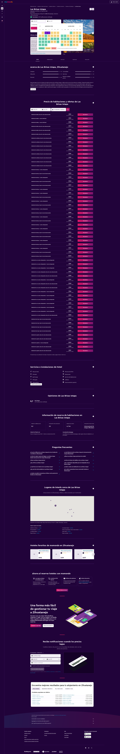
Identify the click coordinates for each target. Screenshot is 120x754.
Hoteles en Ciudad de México (68, 695)
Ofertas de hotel (33, 6)
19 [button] (54, 38)
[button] (2, 2)
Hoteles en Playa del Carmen (38, 696)
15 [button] (42, 38)
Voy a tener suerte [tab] (59, 688)
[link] (62, 590)
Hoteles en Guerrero (60, 6)
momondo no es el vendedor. (38, 718)
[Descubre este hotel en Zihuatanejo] (93, 67)
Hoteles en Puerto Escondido (68, 703)
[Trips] (2, 17)
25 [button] (51, 41)
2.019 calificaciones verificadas (45, 17)
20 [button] (58, 38)
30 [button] (46, 44)
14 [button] (68, 38)
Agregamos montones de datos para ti (40, 721)
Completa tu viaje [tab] (69, 688)
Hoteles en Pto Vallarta (66, 700)
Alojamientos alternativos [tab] (47, 688)
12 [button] (54, 35)
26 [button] (55, 41)
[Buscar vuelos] (2, 5)
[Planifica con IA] (2, 13)
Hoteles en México (52, 6)
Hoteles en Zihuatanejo (70, 6)
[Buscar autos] (2, 11)
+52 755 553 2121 (34, 15)
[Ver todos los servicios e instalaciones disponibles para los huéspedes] (93, 367)
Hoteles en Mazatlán (36, 703)
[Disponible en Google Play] (87, 734)
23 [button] (45, 41)
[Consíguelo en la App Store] (87, 737)
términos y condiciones (50, 671)
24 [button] (49, 41)
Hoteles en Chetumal (66, 702)
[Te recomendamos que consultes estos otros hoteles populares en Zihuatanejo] (93, 545)
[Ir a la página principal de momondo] (8, 1)
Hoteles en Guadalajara (67, 696)
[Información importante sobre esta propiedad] (93, 416)
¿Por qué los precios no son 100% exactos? (41, 723)
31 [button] (77, 44)
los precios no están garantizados (60, 715)
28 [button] (39, 44)
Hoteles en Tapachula (66, 698)
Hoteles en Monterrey (36, 698)
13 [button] (65, 38)
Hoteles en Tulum (35, 702)
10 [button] (48, 35)
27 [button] (57, 41)
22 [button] (43, 41)
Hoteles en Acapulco (36, 700)
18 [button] (80, 38)
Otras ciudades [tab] (36, 688)
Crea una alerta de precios (84, 582)
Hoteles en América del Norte (42, 6)
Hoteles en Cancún (36, 695)
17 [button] (48, 38)
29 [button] (43, 44)
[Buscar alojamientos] (2, 8)
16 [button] (74, 38)
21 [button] (68, 41)
